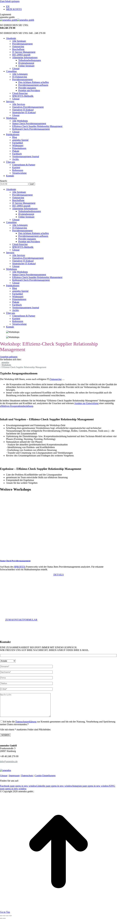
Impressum (14, 775)
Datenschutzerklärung (25, 721)
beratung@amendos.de (20, 616)
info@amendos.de (9, 761)
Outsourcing (56, 379)
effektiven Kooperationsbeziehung (16, 406)
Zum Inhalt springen (10, 1)
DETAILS (58, 574)
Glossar (3, 775)
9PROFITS (19, 566)
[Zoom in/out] (10, 915)
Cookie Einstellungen (45, 775)
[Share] (4, 915)
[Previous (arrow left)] (1, 918)
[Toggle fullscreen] (7, 915)
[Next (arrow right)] (4, 918)
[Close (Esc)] (1, 915)
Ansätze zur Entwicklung (86, 403)
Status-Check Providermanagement (15, 561)
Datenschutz (27, 775)
